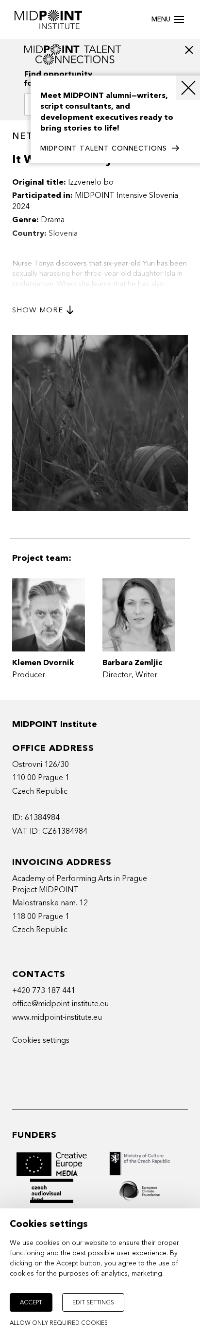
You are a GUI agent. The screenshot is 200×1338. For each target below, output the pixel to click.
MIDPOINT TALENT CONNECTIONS (103, 148)
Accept (31, 1302)
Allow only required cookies (59, 1323)
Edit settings (93, 1302)
